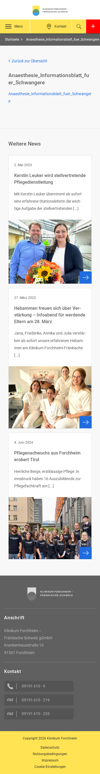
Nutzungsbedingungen (50, 754)
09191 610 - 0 (33, 686)
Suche (79, 26)
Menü (18, 26)
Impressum (50, 760)
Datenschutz (50, 748)
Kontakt (60, 26)
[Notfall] (93, 26)
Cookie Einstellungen (50, 767)
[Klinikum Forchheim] (50, 11)
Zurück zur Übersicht (28, 61)
